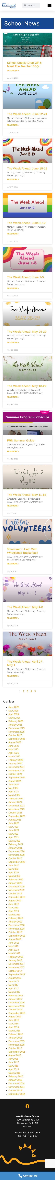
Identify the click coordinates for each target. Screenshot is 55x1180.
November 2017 (16, 967)
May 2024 (13, 788)
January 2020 (15, 883)
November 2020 (16, 855)
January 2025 (15, 763)
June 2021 (13, 830)
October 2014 (15, 1090)
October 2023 (15, 813)
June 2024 (13, 784)
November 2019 (16, 890)
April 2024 (13, 791)
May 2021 (13, 834)
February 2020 (15, 879)
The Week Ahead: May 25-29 (26, 331)
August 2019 (14, 900)
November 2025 (16, 732)
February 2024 (15, 798)
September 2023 (16, 816)
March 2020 (14, 876)
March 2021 (14, 841)
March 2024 (14, 795)
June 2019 (13, 904)
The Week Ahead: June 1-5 (25, 277)
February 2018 (15, 957)
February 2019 (15, 918)
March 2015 (14, 1073)
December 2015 (16, 1041)
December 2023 (16, 805)
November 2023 (16, 809)
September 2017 (16, 974)
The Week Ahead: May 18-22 (26, 386)
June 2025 (13, 746)
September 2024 (16, 777)
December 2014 (16, 1083)
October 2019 (15, 893)
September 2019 (16, 897)
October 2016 (15, 1009)
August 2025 (14, 742)
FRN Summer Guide (20, 440)
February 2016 (15, 1034)
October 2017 (15, 971)
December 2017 (16, 964)
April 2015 (13, 1069)
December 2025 (16, 728)
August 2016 (14, 1016)
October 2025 (15, 735)
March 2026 (14, 718)
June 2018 (13, 943)
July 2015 (13, 1059)
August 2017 (14, 978)
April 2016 (13, 1027)
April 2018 (13, 950)
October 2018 (15, 932)
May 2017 (13, 985)
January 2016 (15, 1038)
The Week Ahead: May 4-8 (25, 607)
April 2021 (13, 837)
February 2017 (15, 995)
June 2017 (13, 981)
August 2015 (14, 1055)
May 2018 (13, 946)
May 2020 (13, 869)
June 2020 (13, 865)
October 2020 (15, 858)
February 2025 (15, 760)
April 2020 (13, 872)
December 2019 (16, 886)
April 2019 (13, 911)
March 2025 (14, 756)
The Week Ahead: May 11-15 (26, 494)
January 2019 (15, 922)
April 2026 (13, 714)
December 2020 (16, 851)
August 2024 (14, 781)
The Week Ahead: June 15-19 (27, 168)
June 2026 (13, 707)
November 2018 (16, 929)
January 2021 (15, 848)
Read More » (13, 71)
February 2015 (15, 1076)
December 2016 (16, 1002)
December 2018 (16, 925)
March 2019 (14, 914)
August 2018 (14, 939)
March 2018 (14, 953)
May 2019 (13, 907)
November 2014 (16, 1087)
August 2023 (14, 820)
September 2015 (16, 1052)
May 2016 (13, 1023)
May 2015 (13, 1066)
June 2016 (13, 1020)
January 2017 (15, 999)
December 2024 (16, 767)
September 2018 (16, 936)
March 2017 (14, 992)
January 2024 (15, 802)
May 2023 (13, 827)
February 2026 (15, 721)
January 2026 (15, 725)
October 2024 (15, 774)
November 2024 (16, 770)
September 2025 (16, 739)
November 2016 (16, 1006)
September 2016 (16, 1013)
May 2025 (13, 749)
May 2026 (13, 711)
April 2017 (13, 988)
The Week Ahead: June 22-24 (27, 114)
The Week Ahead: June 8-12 (26, 222)
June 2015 (13, 1062)
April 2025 (13, 753)
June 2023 (13, 823)
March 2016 (14, 1031)
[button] (49, 5)
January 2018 (15, 960)
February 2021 (15, 844)
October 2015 (15, 1048)
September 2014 (16, 1094)
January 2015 (15, 1080)
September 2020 (16, 862)
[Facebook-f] (27, 1106)
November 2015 (16, 1045)
